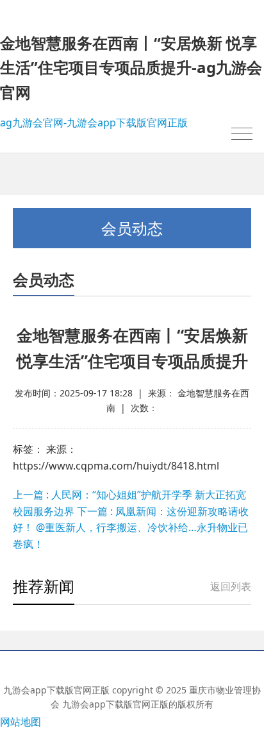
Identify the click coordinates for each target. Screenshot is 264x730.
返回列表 (230, 586)
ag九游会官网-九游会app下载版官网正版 (94, 122)
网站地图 (20, 722)
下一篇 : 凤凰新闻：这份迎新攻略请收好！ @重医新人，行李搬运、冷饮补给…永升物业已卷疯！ (131, 527)
